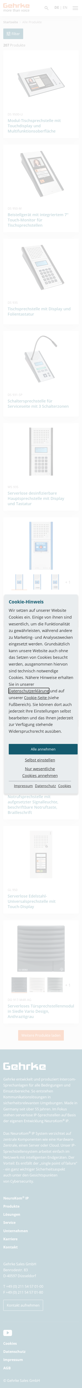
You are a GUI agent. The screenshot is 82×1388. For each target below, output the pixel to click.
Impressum (23, 785)
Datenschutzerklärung (29, 690)
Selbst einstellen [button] (40, 760)
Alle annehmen (43, 749)
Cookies (64, 785)
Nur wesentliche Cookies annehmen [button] (40, 772)
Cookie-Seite (36, 697)
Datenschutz (45, 785)
